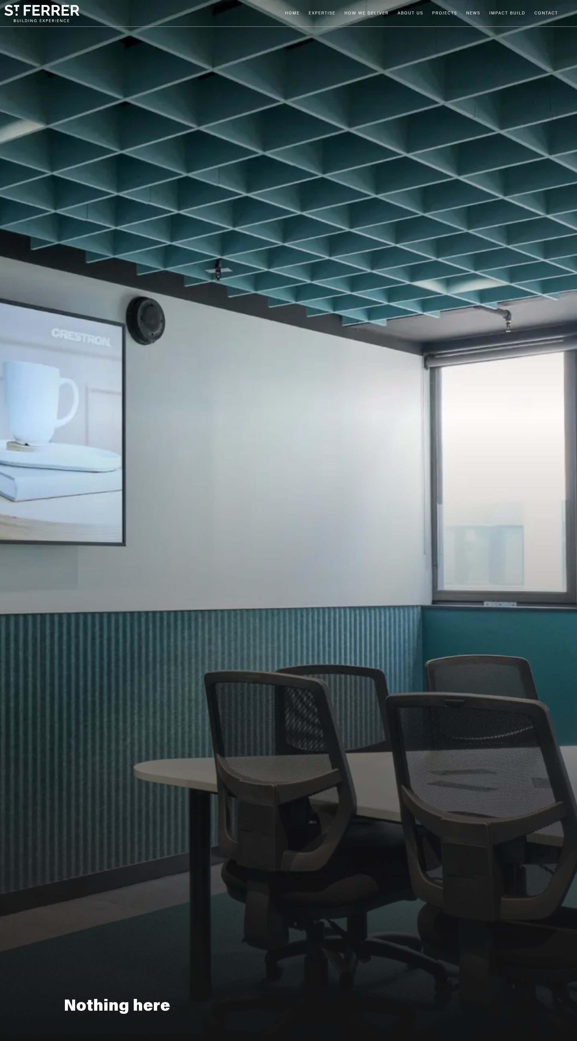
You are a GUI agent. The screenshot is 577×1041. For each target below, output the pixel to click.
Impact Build (507, 13)
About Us (410, 13)
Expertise (322, 13)
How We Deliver (366, 13)
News (473, 13)
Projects (444, 13)
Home (292, 13)
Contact (546, 13)
